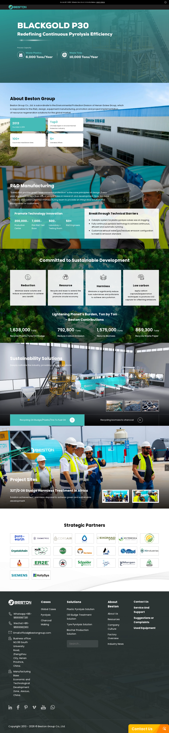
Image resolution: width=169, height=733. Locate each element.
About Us (113, 613)
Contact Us (142, 729)
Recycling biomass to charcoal (117, 419)
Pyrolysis (46, 614)
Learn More (100, 2)
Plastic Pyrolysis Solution (80, 609)
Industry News (116, 644)
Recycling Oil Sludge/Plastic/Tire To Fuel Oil (43, 419)
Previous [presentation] (2, 468)
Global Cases (48, 609)
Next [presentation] (167, 467)
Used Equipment (144, 628)
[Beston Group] (18, 7)
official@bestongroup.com (35, 632)
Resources (114, 619)
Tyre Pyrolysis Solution (79, 624)
